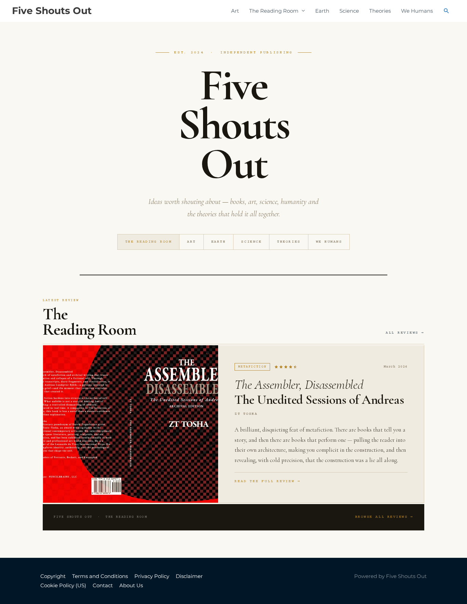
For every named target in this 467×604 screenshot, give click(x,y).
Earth (322, 11)
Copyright (53, 576)
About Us (131, 585)
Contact (103, 585)
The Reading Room (148, 242)
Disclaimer (189, 576)
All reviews (402, 333)
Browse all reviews (381, 517)
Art (235, 11)
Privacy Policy (151, 576)
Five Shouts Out (52, 10)
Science (349, 11)
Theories (380, 11)
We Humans (417, 11)
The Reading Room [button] (273, 11)
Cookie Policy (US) (63, 585)
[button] (446, 11)
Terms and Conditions (100, 576)
